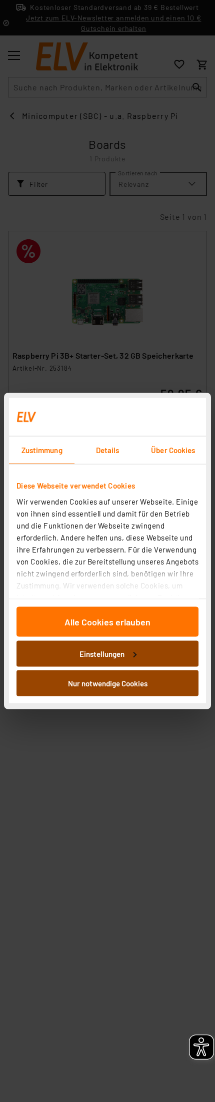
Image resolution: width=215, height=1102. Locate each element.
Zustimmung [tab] (42, 450)
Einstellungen (102, 653)
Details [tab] (108, 450)
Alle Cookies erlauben (107, 621)
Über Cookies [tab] (173, 450)
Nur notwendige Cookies (108, 683)
